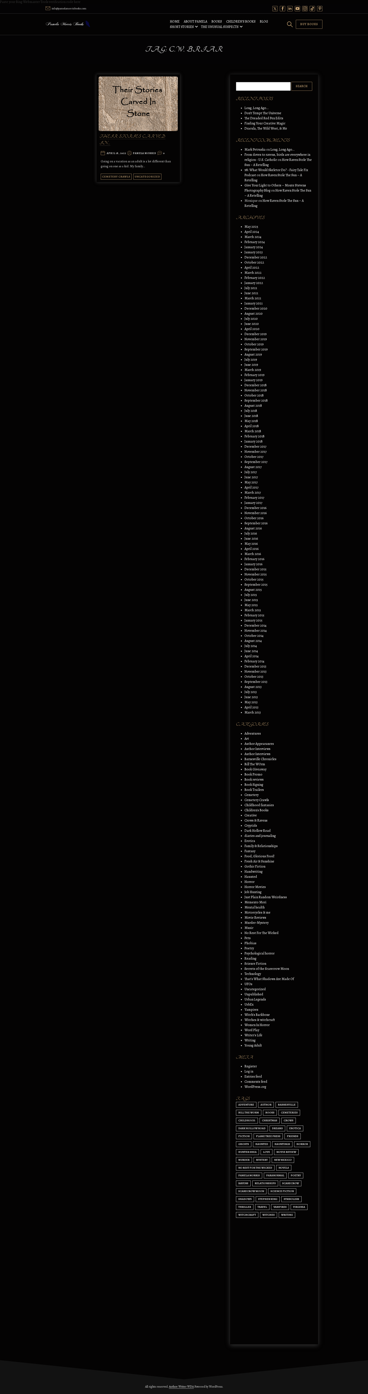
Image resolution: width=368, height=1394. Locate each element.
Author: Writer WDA (181, 1387)
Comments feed (255, 1081)
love (266, 1152)
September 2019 (256, 349)
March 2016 (252, 554)
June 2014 (251, 651)
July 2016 (250, 533)
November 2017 (255, 451)
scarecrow (290, 1183)
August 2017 (253, 467)
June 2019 (251, 364)
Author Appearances (259, 743)
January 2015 (253, 620)
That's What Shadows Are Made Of (269, 979)
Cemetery (251, 795)
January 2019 (253, 380)
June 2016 (251, 538)
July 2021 (250, 288)
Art (246, 738)
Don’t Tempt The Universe (262, 113)
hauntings (282, 1144)
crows (288, 1120)
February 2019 (254, 375)
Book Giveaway (255, 769)
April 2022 (251, 267)
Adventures (252, 733)
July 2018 (250, 410)
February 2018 (254, 436)
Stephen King (267, 1199)
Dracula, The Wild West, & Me (265, 128)
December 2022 (255, 257)
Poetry (249, 948)
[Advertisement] (274, 1301)
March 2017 (252, 492)
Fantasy (249, 851)
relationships (265, 1183)
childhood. (247, 1120)
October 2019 (254, 344)
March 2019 (252, 370)
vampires (280, 1207)
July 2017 (250, 472)
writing (287, 1215)
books (270, 1112)
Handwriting (253, 871)
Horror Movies (255, 887)
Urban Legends (255, 999)
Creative (250, 815)
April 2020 (251, 329)
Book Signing (253, 784)
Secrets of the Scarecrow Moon (266, 968)
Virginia (299, 1207)
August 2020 (253, 313)
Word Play (251, 1030)
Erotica (249, 841)
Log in (248, 1071)
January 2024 (253, 247)
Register (250, 1066)
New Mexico (283, 1160)
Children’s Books (241, 21)
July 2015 (250, 594)
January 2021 (253, 303)
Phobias (250, 943)
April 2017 (251, 487)
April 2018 (251, 426)
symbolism (291, 1199)
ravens (243, 1183)
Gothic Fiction (254, 866)
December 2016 (255, 508)
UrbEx (249, 1004)
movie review (286, 1152)
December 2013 (255, 666)
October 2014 (253, 635)
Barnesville (287, 1104)
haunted (261, 1144)
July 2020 (251, 318)
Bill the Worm (248, 1112)
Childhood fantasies (259, 805)
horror (302, 1144)
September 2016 (256, 523)
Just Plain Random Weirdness (265, 897)
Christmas (269, 1120)
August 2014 (253, 641)
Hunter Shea (247, 1152)
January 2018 (253, 441)
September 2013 (255, 681)
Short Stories (182, 27)
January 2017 (253, 502)
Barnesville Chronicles (260, 759)
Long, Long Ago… (256, 108)
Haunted (250, 876)
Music (248, 927)
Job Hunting (253, 892)
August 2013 (253, 687)
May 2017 (251, 482)
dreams (277, 1128)
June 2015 (251, 600)
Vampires (251, 1009)
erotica (295, 1128)
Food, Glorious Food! (259, 856)
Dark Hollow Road (257, 830)
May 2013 (250, 702)
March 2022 (253, 272)
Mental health (254, 907)
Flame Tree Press (268, 1136)
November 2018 (255, 390)
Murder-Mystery (256, 922)
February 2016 (254, 559)
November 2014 (255, 630)
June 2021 (251, 293)
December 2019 (255, 334)
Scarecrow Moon (251, 1191)
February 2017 (254, 497)
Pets (247, 938)
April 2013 (251, 707)
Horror (249, 881)
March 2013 (252, 712)
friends (292, 1136)
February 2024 (254, 242)
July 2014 (250, 646)
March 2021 (252, 298)
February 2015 (254, 615)
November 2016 (255, 513)
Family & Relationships (261, 846)
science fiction (282, 1191)
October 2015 (253, 579)
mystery (262, 1160)
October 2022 (254, 262)
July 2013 (250, 692)
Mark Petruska (255, 149)
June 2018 (251, 416)
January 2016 (253, 564)
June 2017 (251, 477)
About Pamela (195, 21)
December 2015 (255, 569)
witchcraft (247, 1215)
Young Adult (253, 1045)
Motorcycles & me (257, 912)
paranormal (275, 1175)
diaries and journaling (260, 835)
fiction (244, 1136)
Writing (250, 1040)
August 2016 (253, 528)
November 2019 (255, 339)
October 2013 (253, 676)
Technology (252, 974)
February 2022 (254, 277)
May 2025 (251, 226)
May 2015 (251, 605)
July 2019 (250, 359)
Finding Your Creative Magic (264, 123)
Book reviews (254, 779)
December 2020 (255, 308)
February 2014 (254, 661)
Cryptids (250, 825)
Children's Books (256, 810)
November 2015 (255, 574)
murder (244, 1160)
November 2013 (255, 671)
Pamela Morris (144, 153)
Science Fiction (255, 963)
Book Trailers (254, 789)
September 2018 (256, 400)
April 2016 (251, 548)
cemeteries (289, 1112)
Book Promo (253, 774)
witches (268, 1215)
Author (266, 1104)
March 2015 (252, 610)
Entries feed (253, 1076)
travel (262, 1207)
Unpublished (253, 994)
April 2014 (251, 656)
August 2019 (253, 354)
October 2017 (253, 456)
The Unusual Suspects (220, 27)
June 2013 (251, 697)
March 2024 (252, 237)
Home (175, 21)
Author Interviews (257, 749)
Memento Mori (255, 902)
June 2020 (251, 323)
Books (216, 21)
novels (284, 1167)
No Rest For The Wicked (261, 933)
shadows (245, 1199)
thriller (244, 1207)
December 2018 (255, 385)
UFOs (248, 984)
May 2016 (251, 543)
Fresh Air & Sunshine (259, 861)
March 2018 (252, 431)
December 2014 (255, 625)
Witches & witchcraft (259, 1020)
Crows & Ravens (255, 820)
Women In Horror (257, 1025)
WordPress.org (255, 1086)
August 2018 (253, 405)
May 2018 (251, 421)
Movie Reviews (255, 917)
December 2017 (255, 446)
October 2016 (254, 518)
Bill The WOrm (254, 764)
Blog (264, 21)
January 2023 (253, 252)
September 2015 (255, 584)
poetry (296, 1175)
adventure (246, 1104)
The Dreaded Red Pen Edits (263, 118)
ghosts (243, 1144)
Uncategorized (147, 176)
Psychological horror (259, 953)
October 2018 (254, 395)
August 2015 (253, 589)
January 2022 (253, 283)
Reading (250, 958)
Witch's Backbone (257, 1014)
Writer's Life (253, 1035)
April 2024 (251, 231)
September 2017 (255, 462)
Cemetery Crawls (116, 176)
